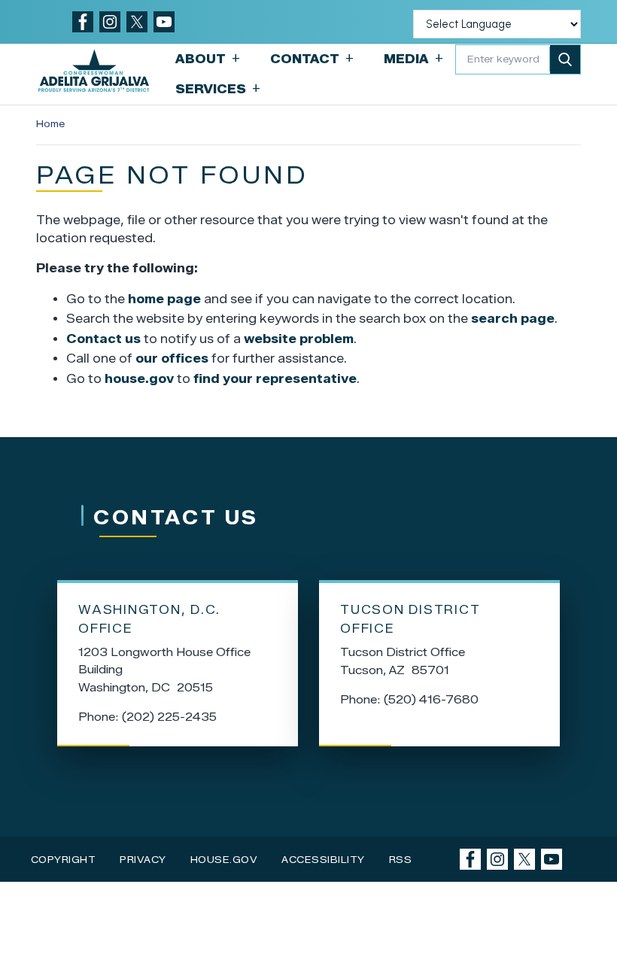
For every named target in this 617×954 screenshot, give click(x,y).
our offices (171, 358)
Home (50, 123)
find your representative (275, 379)
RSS (400, 859)
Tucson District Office (410, 619)
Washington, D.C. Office (149, 619)
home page (164, 299)
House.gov (224, 859)
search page (513, 318)
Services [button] (217, 88)
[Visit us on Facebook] (82, 21)
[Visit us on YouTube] (164, 21)
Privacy (143, 859)
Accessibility (323, 859)
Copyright (63, 859)
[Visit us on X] (136, 21)
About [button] (207, 58)
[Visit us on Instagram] (109, 21)
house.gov (139, 379)
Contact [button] (312, 58)
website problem (299, 339)
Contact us (103, 339)
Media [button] (413, 58)
